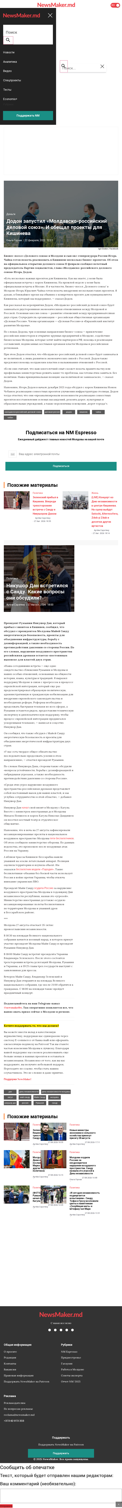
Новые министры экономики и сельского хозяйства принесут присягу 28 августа (83, 1134)
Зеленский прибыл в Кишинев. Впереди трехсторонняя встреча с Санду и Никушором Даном (45, 505)
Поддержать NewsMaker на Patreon (26, 1381)
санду (55, 1103)
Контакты (10, 1363)
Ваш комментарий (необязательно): (38, 1484)
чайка (98, 412)
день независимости (28, 1092)
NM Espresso (69, 1351)
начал (25, 807)
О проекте (10, 1351)
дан (10, 1092)
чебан (10, 417)
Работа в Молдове (72, 1369)
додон (69, 412)
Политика (38, 493)
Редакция (10, 1357)
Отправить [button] (6, 1506)
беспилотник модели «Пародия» (35, 869)
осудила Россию (44, 888)
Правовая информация (19, 1375)
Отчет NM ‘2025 (70, 1381)
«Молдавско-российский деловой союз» (22, 412)
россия (25, 1103)
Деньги (10, 214)
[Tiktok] (66, 1330)
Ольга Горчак (14, 240)
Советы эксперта (71, 1375)
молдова (54, 1097)
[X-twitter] (55, 1330)
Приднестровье (71, 1357)
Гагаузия (66, 1363)
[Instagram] (61, 1330)
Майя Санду (39, 1097)
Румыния (40, 1103)
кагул (10, 1097)
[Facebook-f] (49, 1330)
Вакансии (10, 1369)
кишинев (84, 412)
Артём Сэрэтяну (42, 518)
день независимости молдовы (56, 1092)
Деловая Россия (52, 412)
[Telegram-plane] (72, 1330)
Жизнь (95, 493)
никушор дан (10, 1103)
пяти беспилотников (62, 838)
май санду (25, 1097)
